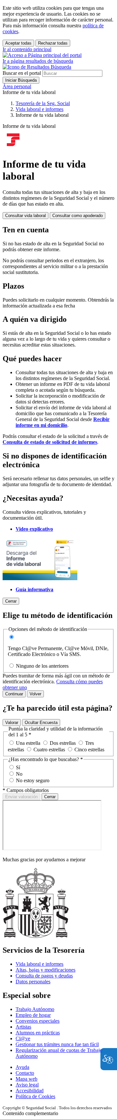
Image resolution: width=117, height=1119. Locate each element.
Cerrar (50, 796)
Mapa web (26, 1079)
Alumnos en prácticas (38, 1032)
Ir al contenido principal (27, 49)
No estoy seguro (32, 780)
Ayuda (22, 1067)
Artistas (23, 1027)
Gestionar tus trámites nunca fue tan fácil (57, 1044)
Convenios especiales (37, 1021)
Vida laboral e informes (39, 964)
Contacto (25, 1073)
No (19, 774)
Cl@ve (23, 1038)
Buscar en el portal (22, 73)
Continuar (14, 693)
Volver (35, 693)
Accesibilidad (30, 1090)
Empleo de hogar (33, 1015)
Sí (18, 767)
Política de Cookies (35, 1096)
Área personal (17, 86)
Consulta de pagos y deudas (44, 975)
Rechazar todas (53, 43)
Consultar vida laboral (25, 215)
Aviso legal (27, 1084)
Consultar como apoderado (77, 215)
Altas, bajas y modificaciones (45, 970)
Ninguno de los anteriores (42, 666)
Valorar (11, 722)
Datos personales (33, 981)
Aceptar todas (18, 43)
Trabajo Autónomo (35, 1009)
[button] (38, 64)
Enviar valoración (21, 796)
